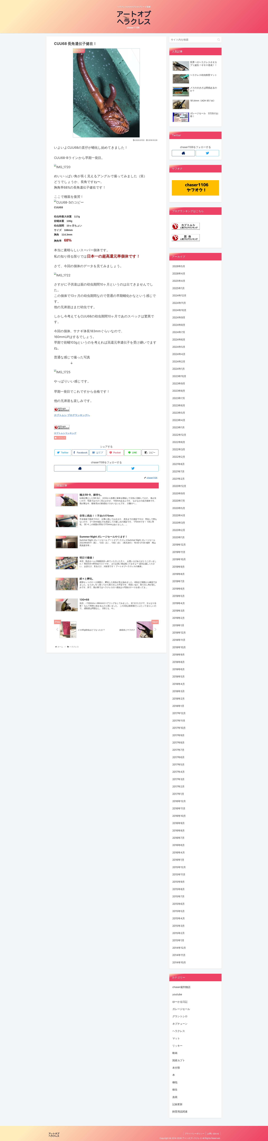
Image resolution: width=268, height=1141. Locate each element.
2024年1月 (178, 368)
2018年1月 (178, 705)
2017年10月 (179, 727)
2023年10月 (179, 376)
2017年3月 (178, 779)
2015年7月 (178, 896)
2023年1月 (178, 427)
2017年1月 (178, 793)
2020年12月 (179, 486)
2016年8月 (178, 830)
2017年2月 (178, 786)
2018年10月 (179, 647)
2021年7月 (178, 471)
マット (176, 1038)
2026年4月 (178, 273)
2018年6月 (178, 669)
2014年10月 (179, 962)
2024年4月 (178, 354)
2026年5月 (178, 266)
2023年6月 (178, 405)
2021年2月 (178, 478)
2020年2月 (178, 530)
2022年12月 (179, 434)
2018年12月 (179, 632)
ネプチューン (179, 1023)
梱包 (174, 1082)
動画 (174, 1052)
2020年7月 (178, 500)
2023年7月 (178, 398)
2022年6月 (178, 442)
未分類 (176, 1067)
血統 (174, 1097)
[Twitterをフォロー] (133, 468)
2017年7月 (178, 749)
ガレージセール (181, 1009)
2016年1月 (178, 859)
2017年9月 (178, 735)
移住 (174, 1089)
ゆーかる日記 (179, 1001)
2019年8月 (178, 574)
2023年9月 (178, 383)
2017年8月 (178, 742)
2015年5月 (178, 911)
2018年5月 (178, 676)
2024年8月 (178, 324)
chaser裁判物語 (181, 987)
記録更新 (177, 1104)
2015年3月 (178, 925)
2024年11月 (179, 302)
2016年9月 (178, 823)
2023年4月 (178, 420)
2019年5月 (178, 595)
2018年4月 (178, 683)
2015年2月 (178, 933)
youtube (177, 994)
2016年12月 (179, 801)
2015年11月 (178, 874)
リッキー (177, 1045)
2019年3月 (178, 610)
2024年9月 (178, 317)
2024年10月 (179, 310)
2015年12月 (179, 867)
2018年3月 (178, 691)
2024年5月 (178, 346)
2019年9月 (178, 566)
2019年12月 (179, 544)
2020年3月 (178, 522)
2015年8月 (178, 889)
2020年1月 (178, 537)
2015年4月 (178, 918)
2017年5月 (178, 764)
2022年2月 (178, 456)
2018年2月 (178, 698)
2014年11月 (179, 955)
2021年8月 (178, 464)
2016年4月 (178, 852)
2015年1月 (178, 940)
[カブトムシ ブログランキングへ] (61, 410)
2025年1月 (178, 288)
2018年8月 (178, 662)
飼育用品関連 (179, 1111)
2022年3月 (178, 449)
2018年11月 (178, 639)
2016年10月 (179, 815)
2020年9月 (178, 493)
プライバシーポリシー (194, 1133)
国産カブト (178, 1060)
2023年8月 (178, 390)
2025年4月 (178, 280)
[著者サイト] (80, 468)
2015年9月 (178, 881)
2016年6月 (178, 845)
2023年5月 (178, 412)
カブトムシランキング (65, 433)
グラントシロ (179, 1016)
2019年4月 (178, 603)
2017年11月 (178, 720)
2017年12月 (179, 713)
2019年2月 (178, 617)
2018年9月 (178, 654)
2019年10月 (179, 559)
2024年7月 (178, 332)
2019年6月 (178, 588)
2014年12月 (179, 947)
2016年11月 (178, 808)
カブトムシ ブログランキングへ (72, 415)
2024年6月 (178, 339)
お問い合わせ (213, 1133)
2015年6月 (178, 903)
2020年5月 (178, 508)
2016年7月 (178, 837)
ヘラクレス (60, 438)
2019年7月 (178, 581)
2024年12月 (179, 295)
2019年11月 (178, 552)
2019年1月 (178, 625)
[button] (218, 39)
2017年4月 (178, 771)
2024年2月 (178, 361)
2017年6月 (178, 757)
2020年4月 (178, 515)
